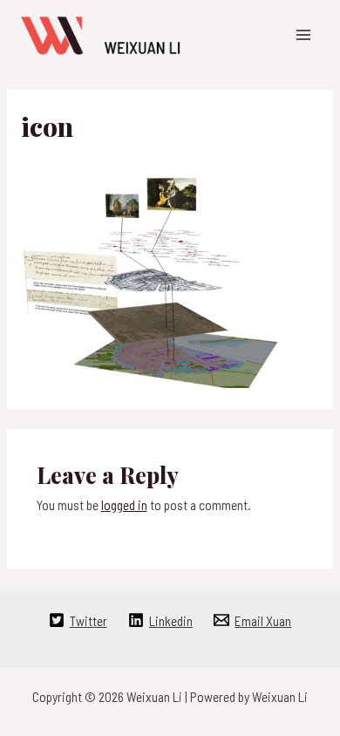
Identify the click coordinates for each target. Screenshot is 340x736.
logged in (124, 504)
